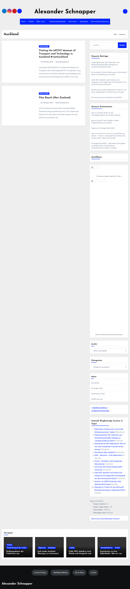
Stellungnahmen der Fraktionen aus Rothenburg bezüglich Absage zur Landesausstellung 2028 (105, 64)
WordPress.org (97, 399)
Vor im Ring (79, 572)
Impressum (84, 21)
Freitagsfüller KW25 (107, 128)
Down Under (44, 46)
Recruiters (73, 21)
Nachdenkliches (107, 548)
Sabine (94, 128)
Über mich (41, 21)
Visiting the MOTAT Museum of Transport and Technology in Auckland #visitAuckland (57, 53)
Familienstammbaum (57, 21)
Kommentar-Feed (98, 394)
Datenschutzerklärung (100, 21)
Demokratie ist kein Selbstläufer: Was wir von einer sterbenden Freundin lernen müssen (110, 446)
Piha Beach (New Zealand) (54, 98)
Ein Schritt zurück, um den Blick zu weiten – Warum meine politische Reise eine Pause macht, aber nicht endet (108, 136)
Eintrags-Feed (97, 388)
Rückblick (51, 548)
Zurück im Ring (40, 572)
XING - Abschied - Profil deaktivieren (108, 455)
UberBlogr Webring (100, 408)
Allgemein (42, 548)
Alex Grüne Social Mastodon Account (105, 519)
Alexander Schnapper (65, 12)
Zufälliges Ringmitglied (100, 411)
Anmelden (95, 383)
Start (23, 21)
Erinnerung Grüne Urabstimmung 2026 (106, 97)
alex (93, 113)
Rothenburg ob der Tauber (17, 548)
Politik (31, 21)
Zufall (93, 572)
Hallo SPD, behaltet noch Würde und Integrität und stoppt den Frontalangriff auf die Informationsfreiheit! (108, 82)
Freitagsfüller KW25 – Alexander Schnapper (108, 143)
